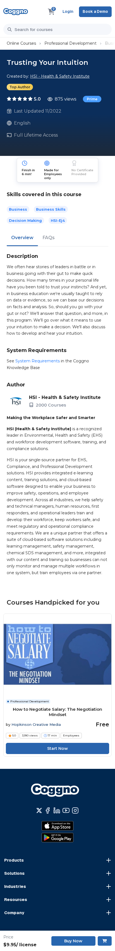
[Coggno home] (15, 11)
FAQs (48, 237)
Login (68, 11)
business (18, 209)
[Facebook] (47, 810)
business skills (51, 209)
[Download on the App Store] (57, 826)
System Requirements (37, 360)
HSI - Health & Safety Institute (60, 76)
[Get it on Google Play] (57, 837)
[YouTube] (66, 810)
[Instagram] (75, 810)
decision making (25, 220)
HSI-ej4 (58, 220)
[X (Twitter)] (39, 810)
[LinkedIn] (56, 810)
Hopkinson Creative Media (36, 724)
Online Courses (21, 43)
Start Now (57, 748)
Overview (22, 237)
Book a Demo (95, 11)
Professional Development (70, 43)
